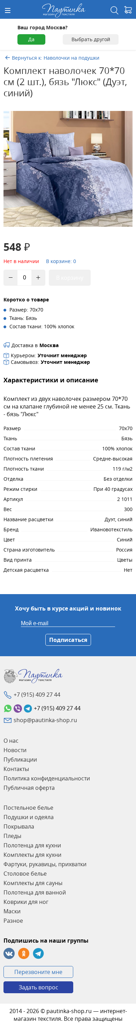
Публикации (20, 759)
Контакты (16, 769)
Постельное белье (28, 807)
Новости (15, 750)
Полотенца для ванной (34, 892)
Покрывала (18, 826)
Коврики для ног (25, 902)
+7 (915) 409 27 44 (37, 694)
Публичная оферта (29, 788)
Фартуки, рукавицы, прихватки (44, 864)
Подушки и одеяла (28, 817)
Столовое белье (25, 873)
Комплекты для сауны (32, 883)
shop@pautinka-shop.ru (45, 720)
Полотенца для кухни (32, 845)
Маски (12, 911)
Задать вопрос (38, 987)
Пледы (12, 836)
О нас (10, 740)
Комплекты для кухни (32, 855)
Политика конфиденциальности (46, 778)
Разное (13, 920)
